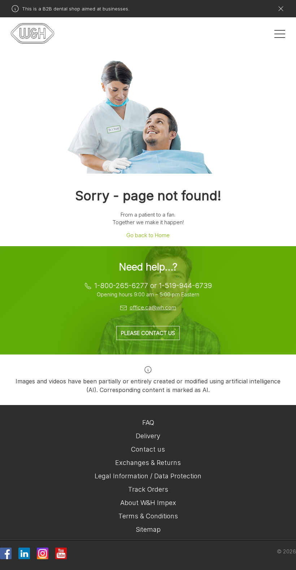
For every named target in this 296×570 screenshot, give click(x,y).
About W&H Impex (148, 502)
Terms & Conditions (148, 516)
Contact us (148, 449)
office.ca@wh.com (153, 307)
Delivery (148, 436)
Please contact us (148, 333)
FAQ (148, 422)
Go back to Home (148, 235)
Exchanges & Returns (148, 462)
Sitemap (148, 529)
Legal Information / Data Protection (148, 476)
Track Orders (148, 489)
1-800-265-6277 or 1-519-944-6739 (153, 285)
